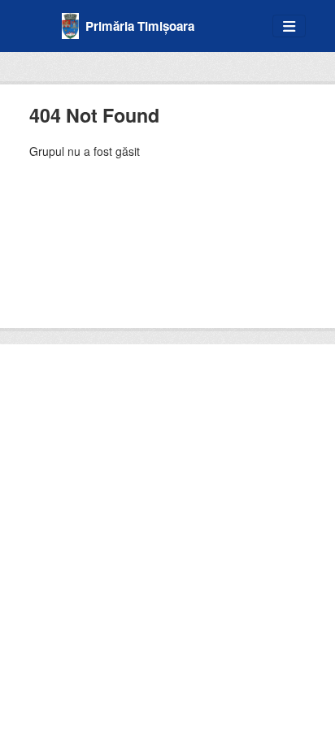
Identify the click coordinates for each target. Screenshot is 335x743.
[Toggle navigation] (289, 26)
